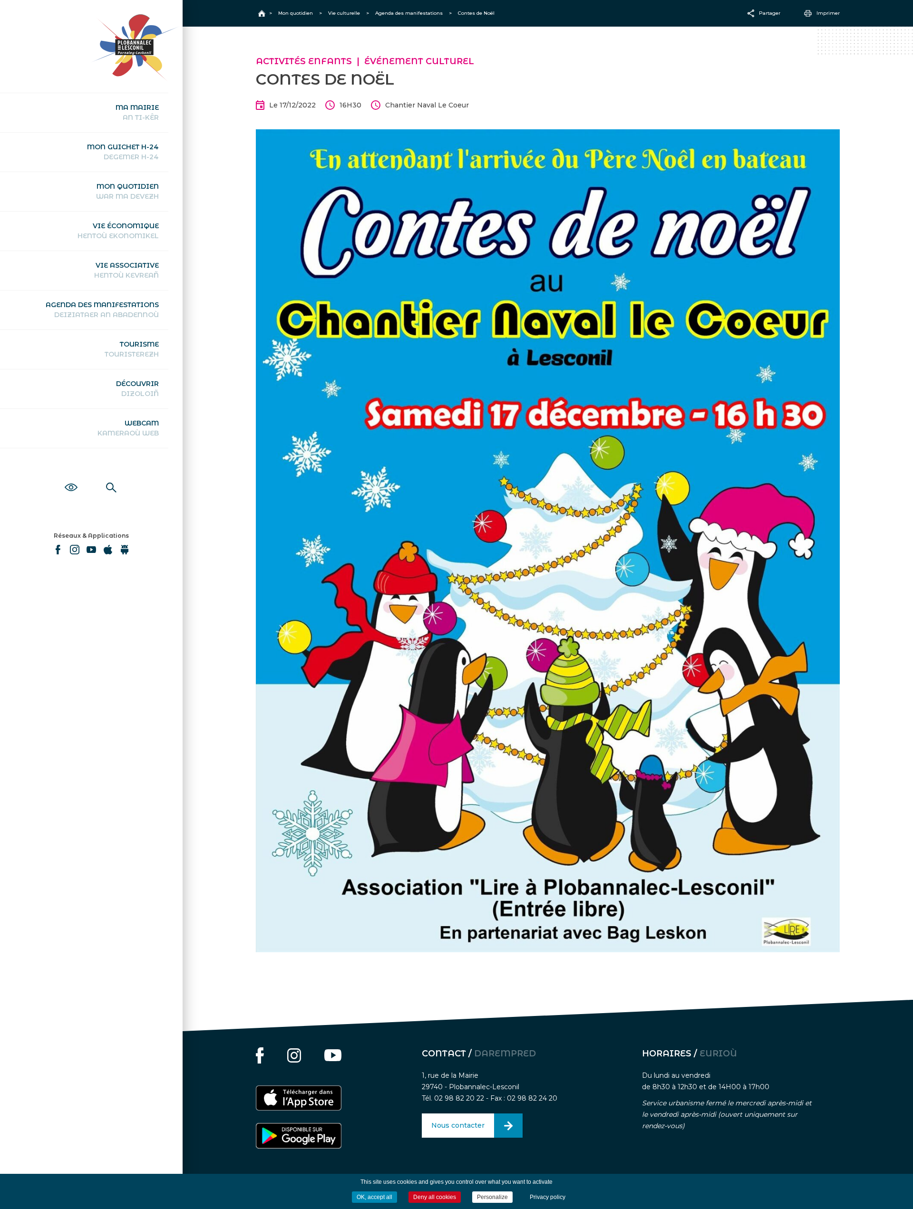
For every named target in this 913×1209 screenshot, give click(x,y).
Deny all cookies (434, 1197)
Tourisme (132, 349)
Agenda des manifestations (102, 309)
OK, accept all (374, 1197)
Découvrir (137, 388)
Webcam (128, 428)
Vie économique (118, 231)
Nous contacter (458, 1125)
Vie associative (126, 270)
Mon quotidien (127, 191)
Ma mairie (137, 112)
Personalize (492, 1197)
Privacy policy (547, 1197)
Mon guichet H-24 (123, 152)
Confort (71, 477)
